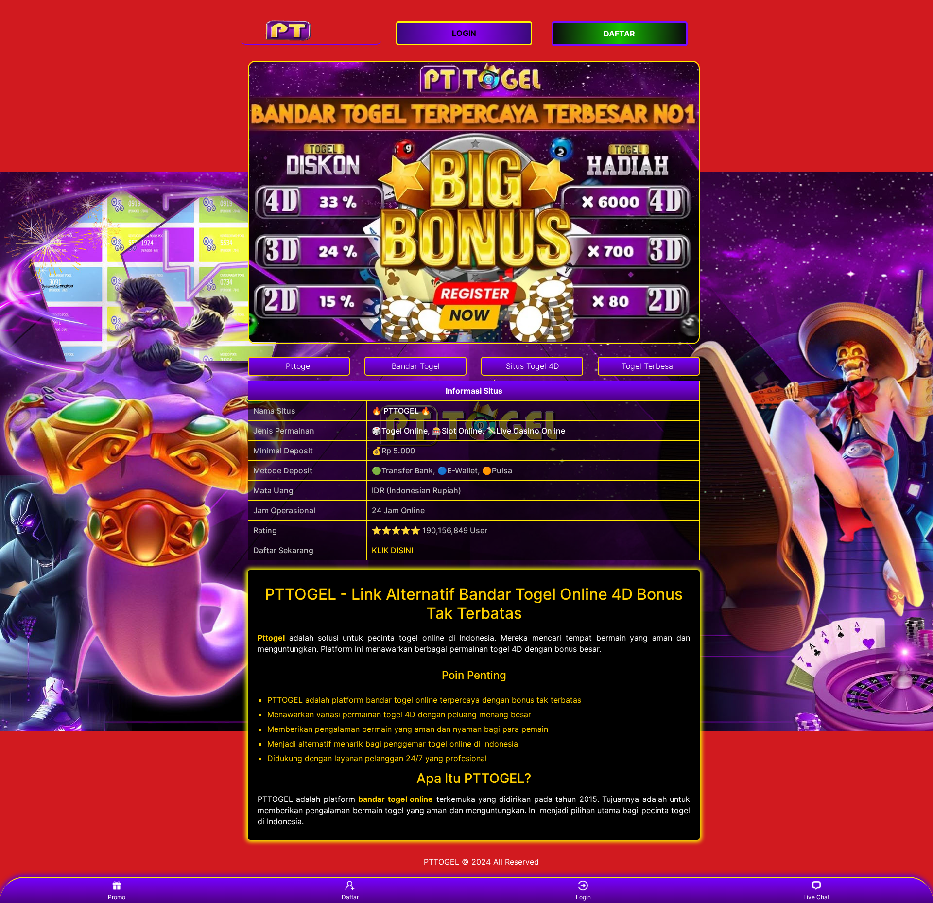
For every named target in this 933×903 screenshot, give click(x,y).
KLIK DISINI (392, 550)
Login (583, 897)
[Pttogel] (311, 30)
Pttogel (271, 638)
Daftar (350, 897)
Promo (116, 897)
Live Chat (816, 897)
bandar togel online (395, 799)
